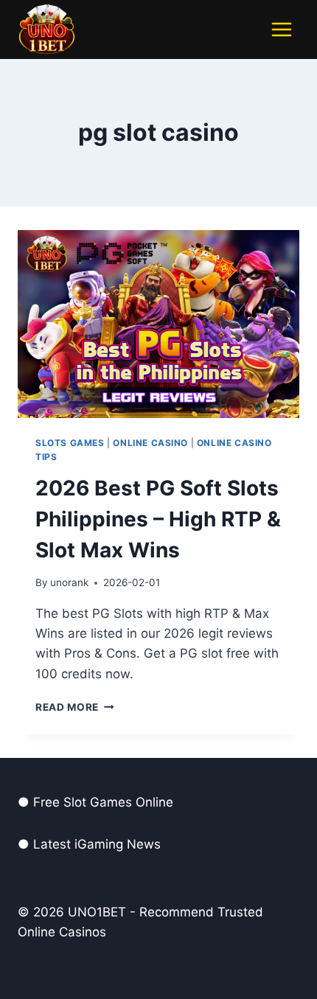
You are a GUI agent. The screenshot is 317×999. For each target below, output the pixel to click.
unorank (69, 582)
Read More (74, 707)
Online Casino (150, 442)
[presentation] (158, 324)
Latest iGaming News (97, 844)
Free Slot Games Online (103, 802)
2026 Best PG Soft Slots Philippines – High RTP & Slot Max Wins (158, 519)
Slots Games (70, 442)
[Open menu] (281, 29)
